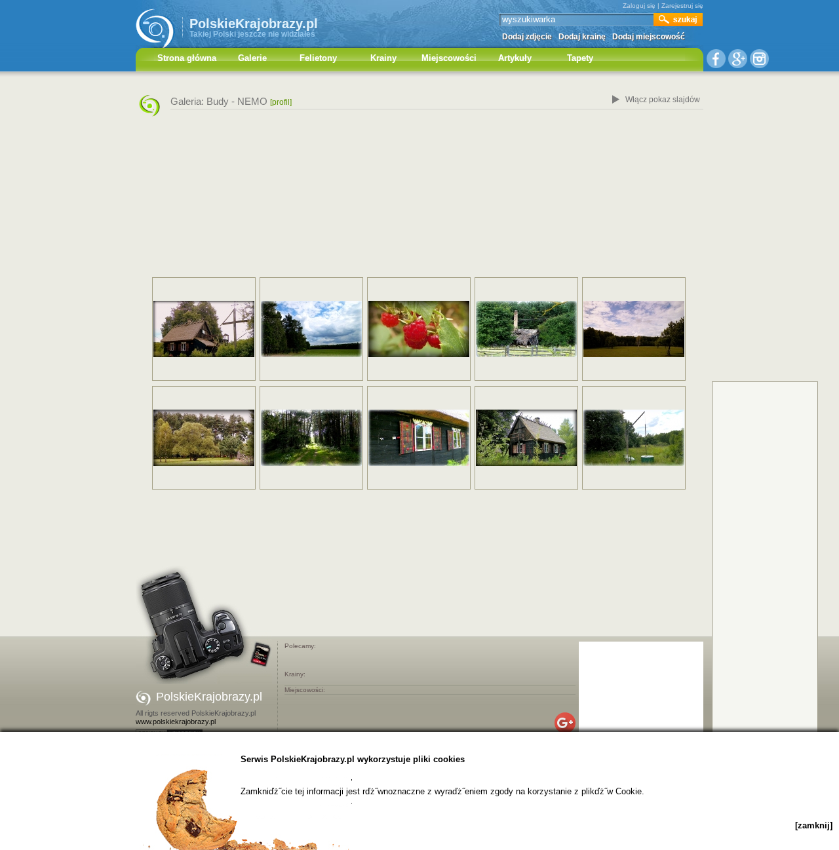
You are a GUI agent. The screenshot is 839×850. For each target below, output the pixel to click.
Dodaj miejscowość (648, 36)
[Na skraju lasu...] (311, 329)
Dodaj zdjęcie (527, 36)
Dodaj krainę (582, 36)
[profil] (281, 102)
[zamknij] (813, 825)
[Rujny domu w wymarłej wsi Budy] (526, 329)
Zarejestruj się (682, 5)
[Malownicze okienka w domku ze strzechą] (419, 438)
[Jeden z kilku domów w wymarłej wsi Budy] (526, 438)
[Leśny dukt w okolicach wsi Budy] (311, 438)
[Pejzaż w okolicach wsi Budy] (204, 438)
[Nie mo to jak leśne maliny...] (419, 329)
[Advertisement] (419, 198)
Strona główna (186, 58)
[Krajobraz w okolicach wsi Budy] (634, 329)
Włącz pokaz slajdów (662, 99)
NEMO (252, 101)
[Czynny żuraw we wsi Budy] (634, 438)
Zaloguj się (639, 5)
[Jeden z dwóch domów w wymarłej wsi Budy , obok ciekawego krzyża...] (204, 329)
